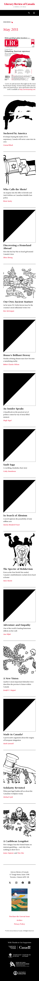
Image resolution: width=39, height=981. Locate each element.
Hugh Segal (7, 420)
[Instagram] (16, 882)
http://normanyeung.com (27, 89)
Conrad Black (8, 145)
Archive (19, 920)
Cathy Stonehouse (9, 471)
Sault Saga (9, 465)
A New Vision (10, 678)
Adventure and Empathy (16, 625)
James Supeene (8, 853)
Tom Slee (21, 853)
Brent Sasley (7, 201)
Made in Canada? (13, 734)
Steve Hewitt (7, 581)
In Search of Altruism (15, 516)
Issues (7, 22)
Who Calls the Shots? (15, 189)
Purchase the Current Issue (19, 916)
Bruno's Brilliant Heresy (16, 355)
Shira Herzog (8, 258)
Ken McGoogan (8, 311)
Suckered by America (15, 133)
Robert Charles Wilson (11, 364)
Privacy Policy (19, 924)
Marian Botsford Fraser (11, 525)
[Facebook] (22, 882)
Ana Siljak (7, 634)
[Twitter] (10, 882)
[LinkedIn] (29, 882)
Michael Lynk (8, 797)
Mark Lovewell (8, 744)
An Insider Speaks (13, 409)
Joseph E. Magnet (9, 690)
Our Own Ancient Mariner (18, 302)
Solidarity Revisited (14, 788)
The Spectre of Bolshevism (18, 569)
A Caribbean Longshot (15, 841)
